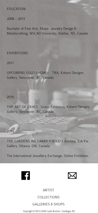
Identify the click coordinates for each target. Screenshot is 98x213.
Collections (48, 197)
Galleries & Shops (48, 204)
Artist (48, 190)
